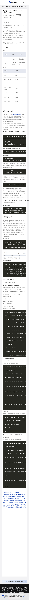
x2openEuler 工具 (17, 114)
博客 (3, 6)
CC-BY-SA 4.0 (10, 496)
